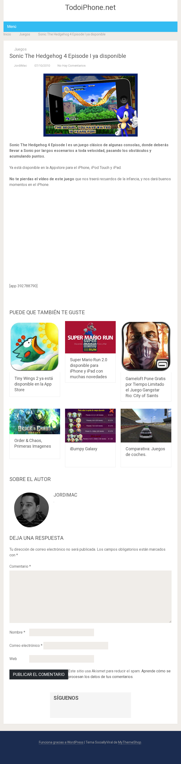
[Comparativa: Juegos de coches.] (146, 425)
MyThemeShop (129, 742)
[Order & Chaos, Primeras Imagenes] (34, 421)
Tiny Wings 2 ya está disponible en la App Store (33, 384)
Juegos (24, 34)
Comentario (20, 566)
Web (13, 659)
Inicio (7, 34)
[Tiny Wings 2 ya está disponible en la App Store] (34, 346)
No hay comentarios (72, 65)
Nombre (17, 632)
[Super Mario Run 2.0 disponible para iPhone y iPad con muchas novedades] (90, 337)
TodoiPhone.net (90, 7)
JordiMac (20, 65)
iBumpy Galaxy (83, 448)
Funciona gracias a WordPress (61, 742)
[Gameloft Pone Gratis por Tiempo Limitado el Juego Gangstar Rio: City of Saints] (146, 346)
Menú (11, 26)
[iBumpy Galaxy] (90, 425)
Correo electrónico (25, 645)
